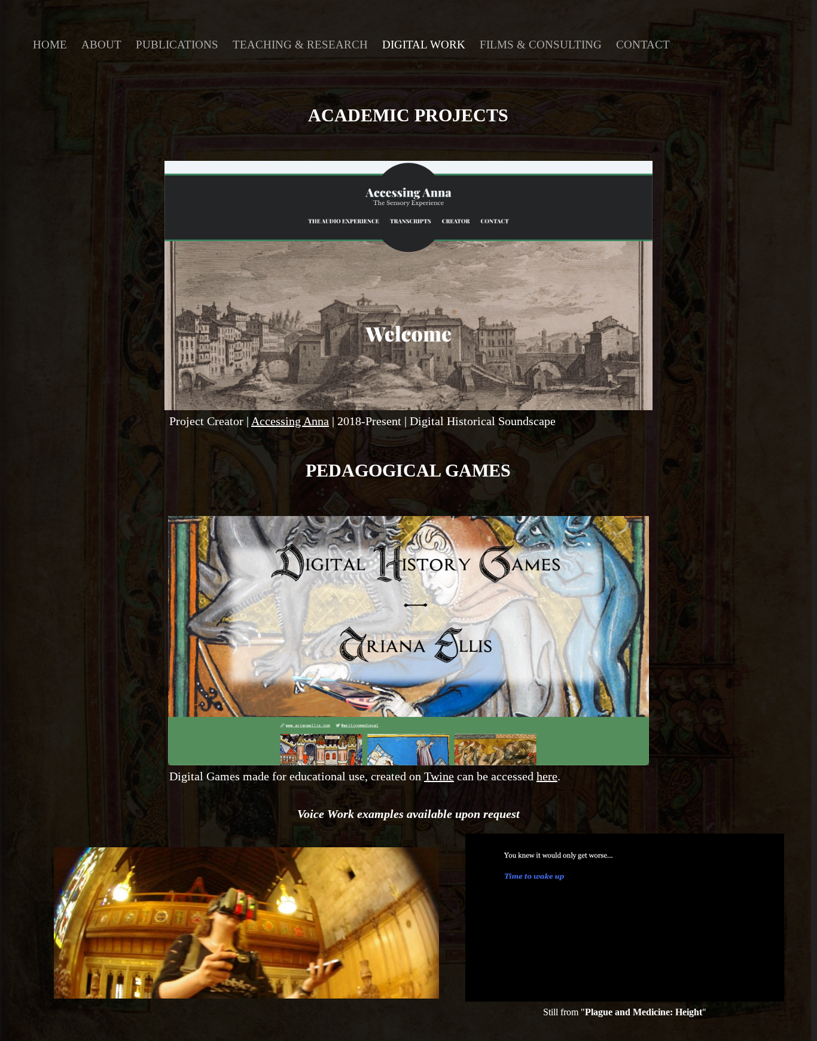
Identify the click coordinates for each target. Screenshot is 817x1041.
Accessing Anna (290, 421)
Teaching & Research (300, 44)
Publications (177, 44)
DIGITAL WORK (423, 44)
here (546, 776)
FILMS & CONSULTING (541, 44)
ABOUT (101, 44)
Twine (439, 776)
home (50, 44)
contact (643, 44)
